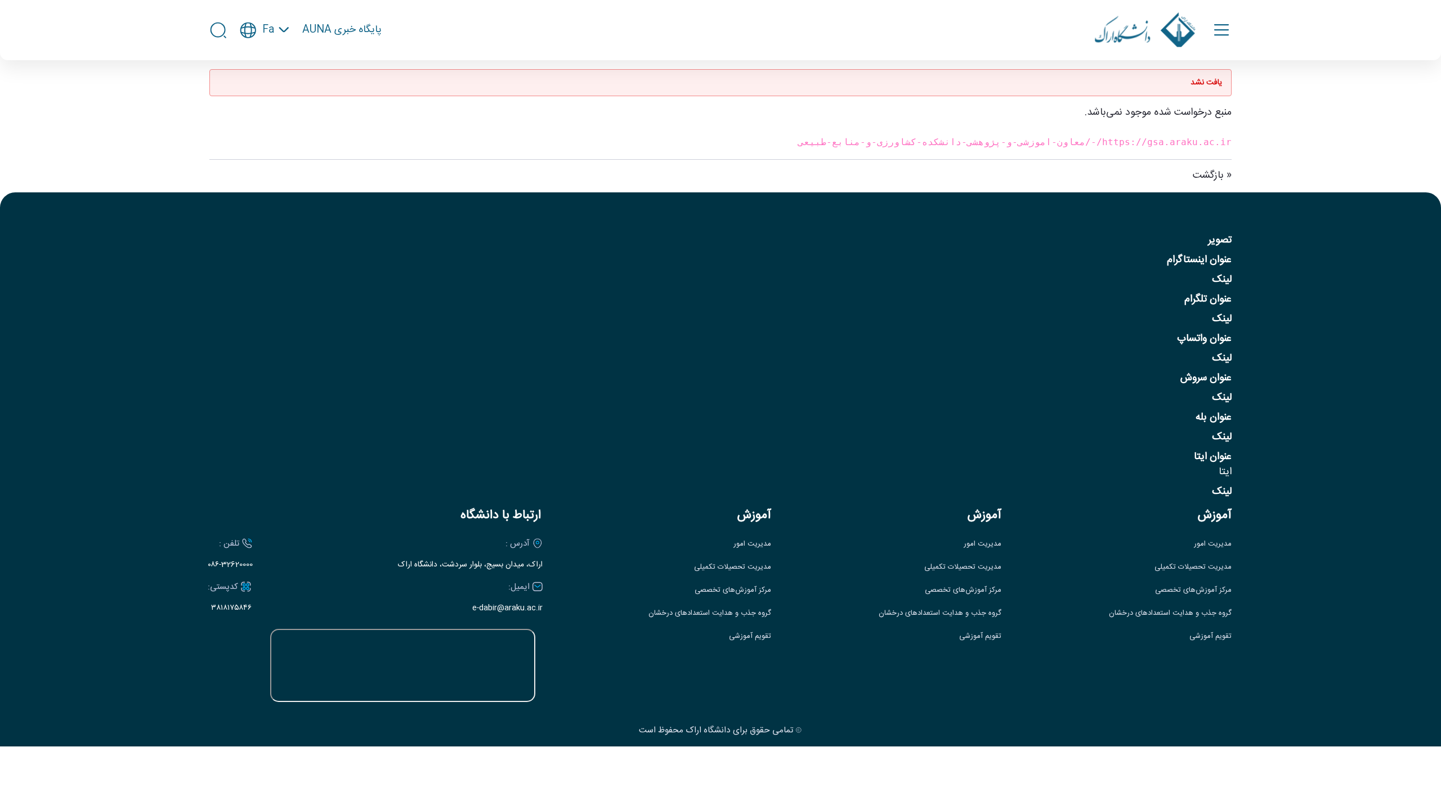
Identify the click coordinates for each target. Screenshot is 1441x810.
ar (264, 84)
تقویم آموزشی (1210, 636)
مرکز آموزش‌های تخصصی (1193, 590)
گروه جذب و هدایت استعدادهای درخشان (1170, 613)
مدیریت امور (1213, 544)
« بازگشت (1212, 175)
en (265, 63)
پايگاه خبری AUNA (342, 30)
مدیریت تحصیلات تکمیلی (1193, 567)
